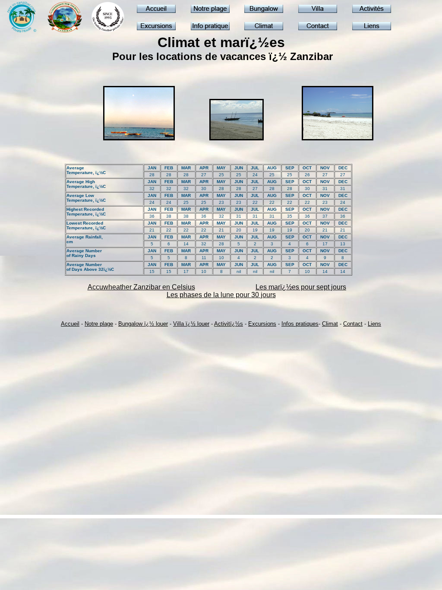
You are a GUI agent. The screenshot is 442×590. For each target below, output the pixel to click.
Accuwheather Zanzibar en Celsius (141, 287)
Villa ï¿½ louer (191, 323)
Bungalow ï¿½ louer (143, 323)
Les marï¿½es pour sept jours (301, 287)
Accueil (70, 323)
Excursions (262, 323)
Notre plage (99, 323)
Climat (330, 323)
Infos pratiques (300, 323)
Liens (374, 323)
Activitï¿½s (228, 323)
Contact (353, 323)
